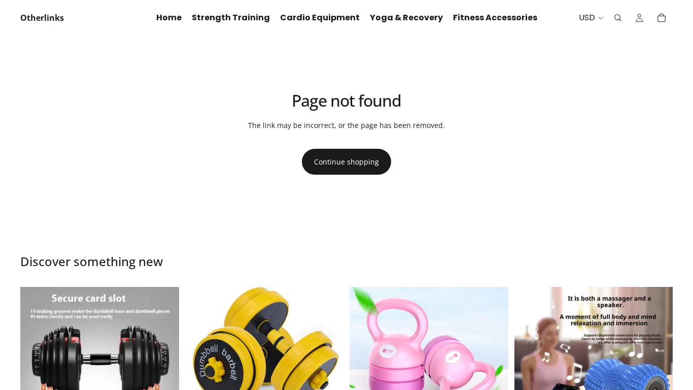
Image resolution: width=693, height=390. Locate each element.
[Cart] (661, 18)
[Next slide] (164, 366)
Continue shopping (346, 162)
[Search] (618, 18)
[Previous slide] (35, 366)
